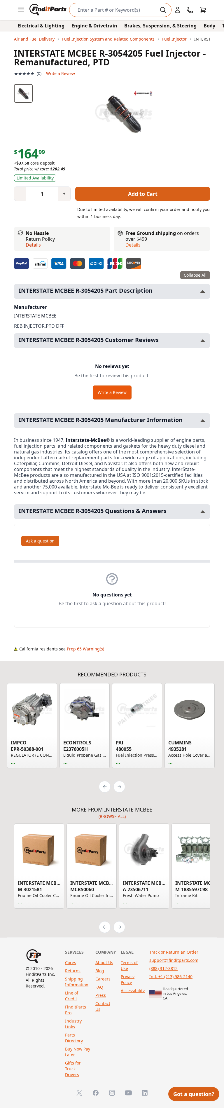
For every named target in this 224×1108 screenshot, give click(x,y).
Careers (103, 979)
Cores (70, 962)
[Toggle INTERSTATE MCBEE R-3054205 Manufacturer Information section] (202, 420)
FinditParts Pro (75, 1009)
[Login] (178, 10)
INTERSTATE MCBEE (35, 316)
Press (100, 995)
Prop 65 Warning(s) (85, 649)
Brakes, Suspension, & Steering (160, 25)
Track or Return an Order (173, 952)
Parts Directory (74, 1038)
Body (209, 25)
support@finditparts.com (173, 960)
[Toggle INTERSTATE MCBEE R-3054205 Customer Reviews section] (202, 340)
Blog (99, 970)
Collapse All (195, 275)
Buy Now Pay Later (77, 1052)
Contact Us (102, 1006)
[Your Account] (178, 10)
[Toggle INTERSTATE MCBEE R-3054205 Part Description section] (202, 291)
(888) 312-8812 (163, 968)
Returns (72, 970)
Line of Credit (71, 995)
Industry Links (73, 1024)
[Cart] (203, 10)
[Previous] (105, 787)
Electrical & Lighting (41, 25)
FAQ (99, 987)
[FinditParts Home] (48, 10)
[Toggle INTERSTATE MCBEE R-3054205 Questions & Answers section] (202, 511)
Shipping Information (76, 981)
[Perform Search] (163, 9)
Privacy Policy (127, 979)
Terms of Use (129, 965)
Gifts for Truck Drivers (73, 1068)
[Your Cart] (203, 10)
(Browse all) (112, 816)
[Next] (119, 787)
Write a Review (60, 73)
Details (33, 245)
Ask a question (40, 541)
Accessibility (133, 990)
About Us (104, 962)
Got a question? (193, 1093)
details (133, 245)
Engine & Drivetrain (94, 25)
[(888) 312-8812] (190, 10)
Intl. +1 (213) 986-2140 (170, 976)
